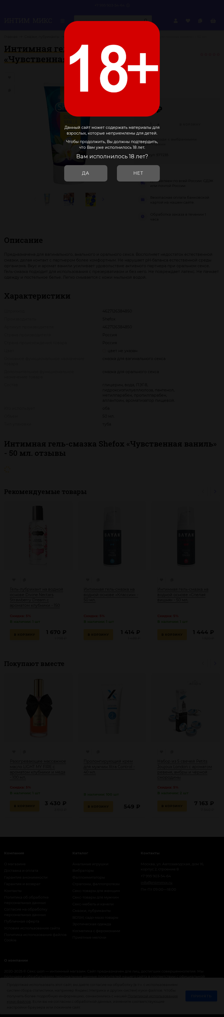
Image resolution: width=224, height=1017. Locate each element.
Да (85, 173)
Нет (138, 173)
